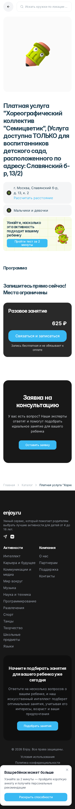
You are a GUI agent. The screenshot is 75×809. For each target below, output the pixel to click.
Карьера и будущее (19, 563)
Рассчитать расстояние (33, 198)
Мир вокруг (13, 581)
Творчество (13, 628)
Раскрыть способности (36, 797)
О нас (43, 556)
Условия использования (38, 756)
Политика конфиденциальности (37, 762)
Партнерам (48, 563)
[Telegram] (5, 536)
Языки (8, 646)
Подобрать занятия (37, 726)
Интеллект (12, 556)
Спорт (8, 614)
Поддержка (48, 569)
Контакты (47, 576)
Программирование (19, 601)
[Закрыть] (67, 770)
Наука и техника (17, 594)
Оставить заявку (37, 445)
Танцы (8, 621)
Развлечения (13, 608)
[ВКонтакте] (12, 536)
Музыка (9, 588)
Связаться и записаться (37, 336)
